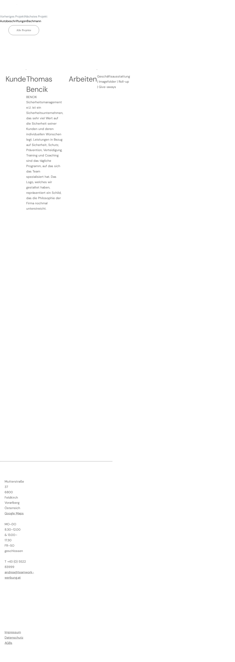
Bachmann (34, 21)
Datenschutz (14, 637)
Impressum (13, 632)
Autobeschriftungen (13, 21)
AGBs (8, 643)
